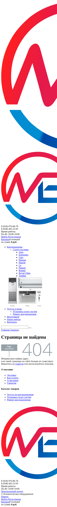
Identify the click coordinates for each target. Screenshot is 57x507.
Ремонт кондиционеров (19, 400)
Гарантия (11, 383)
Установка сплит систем (19, 397)
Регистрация (14, 237)
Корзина (5, 239)
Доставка (11, 375)
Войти (4, 237)
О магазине (12, 380)
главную (19, 364)
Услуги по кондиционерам (20, 394)
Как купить (12, 378)
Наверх (4, 496)
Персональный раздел (12, 491)
